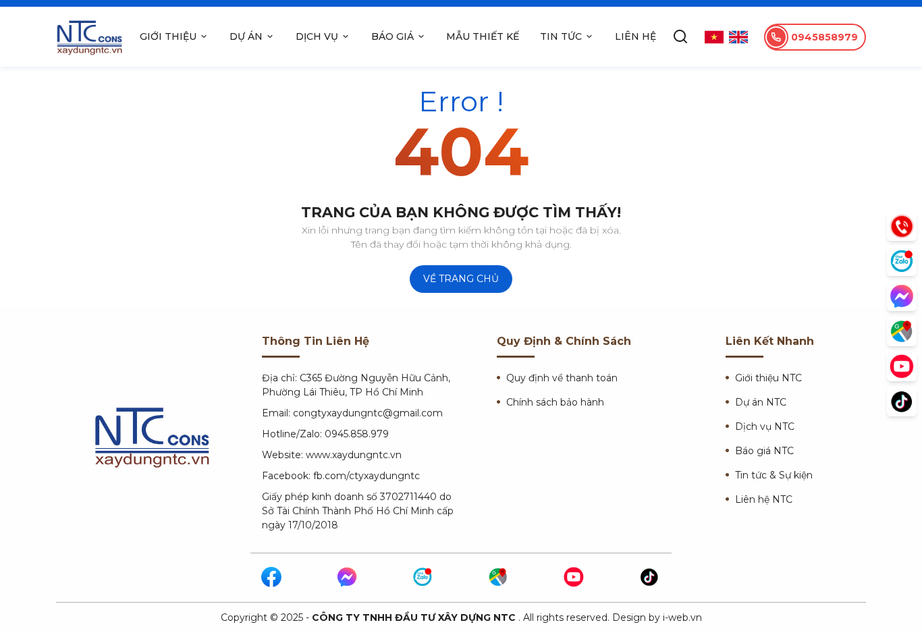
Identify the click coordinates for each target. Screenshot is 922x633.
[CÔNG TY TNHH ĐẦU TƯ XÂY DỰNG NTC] (90, 36)
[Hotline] (902, 226)
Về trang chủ (461, 279)
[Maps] (499, 577)
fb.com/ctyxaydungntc (366, 476)
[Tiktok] (650, 577)
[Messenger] (347, 577)
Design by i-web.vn (657, 617)
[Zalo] (423, 577)
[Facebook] (272, 577)
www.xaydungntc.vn (354, 455)
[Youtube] (574, 577)
